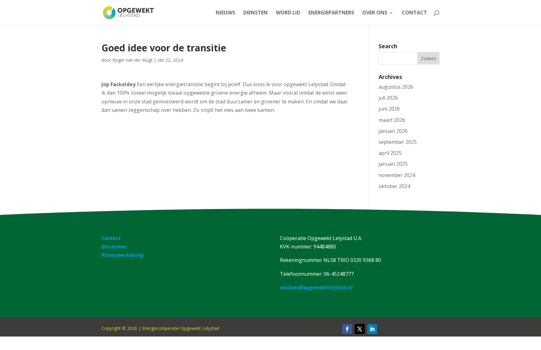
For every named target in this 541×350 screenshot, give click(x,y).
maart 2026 (392, 120)
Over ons (374, 13)
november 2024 (397, 175)
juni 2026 (389, 108)
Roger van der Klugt (132, 60)
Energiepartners (331, 13)
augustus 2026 (396, 86)
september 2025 (398, 141)
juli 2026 (388, 97)
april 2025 (390, 152)
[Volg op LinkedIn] (372, 329)
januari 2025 (393, 163)
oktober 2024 (394, 186)
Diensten (255, 13)
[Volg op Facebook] (347, 329)
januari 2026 (393, 131)
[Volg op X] (360, 329)
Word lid (288, 13)
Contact (414, 13)
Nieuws (225, 13)
